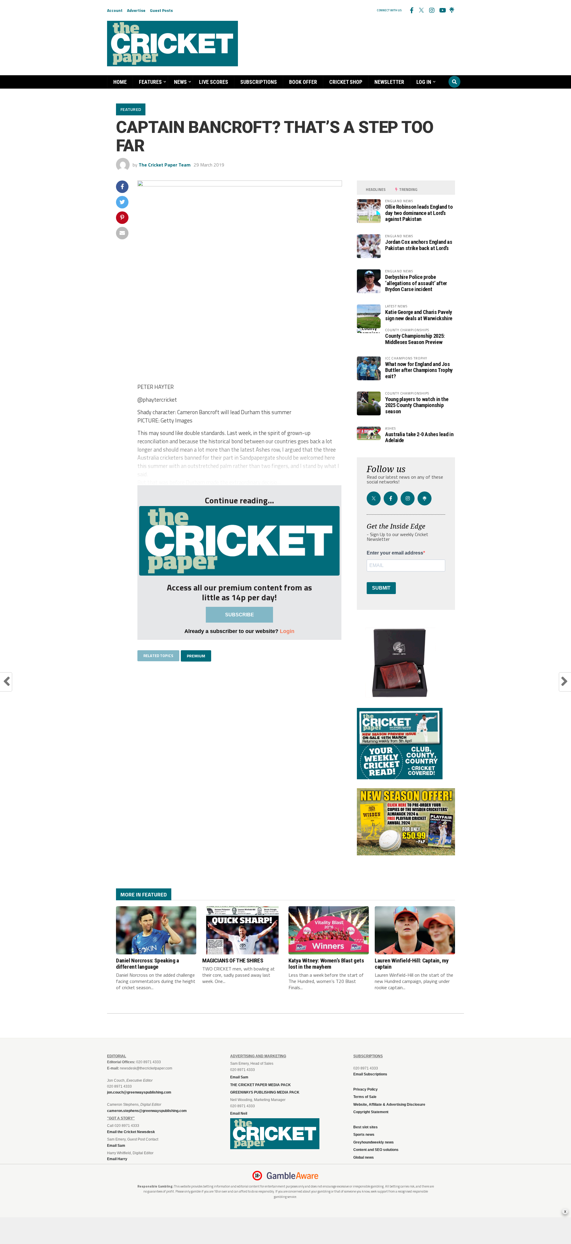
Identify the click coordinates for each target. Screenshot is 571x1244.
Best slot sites (365, 1127)
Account (115, 10)
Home (120, 82)
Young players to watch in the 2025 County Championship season (416, 405)
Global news (363, 1157)
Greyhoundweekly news (373, 1142)
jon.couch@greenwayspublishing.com (139, 1092)
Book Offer (303, 82)
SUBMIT (381, 587)
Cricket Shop (345, 82)
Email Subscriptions (370, 1074)
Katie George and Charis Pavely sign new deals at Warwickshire (418, 315)
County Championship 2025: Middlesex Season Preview (415, 339)
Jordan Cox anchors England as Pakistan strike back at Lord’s (418, 245)
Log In (423, 82)
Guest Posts (161, 10)
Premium (196, 656)
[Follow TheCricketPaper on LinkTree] (451, 10)
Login (287, 631)
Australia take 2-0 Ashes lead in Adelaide (419, 437)
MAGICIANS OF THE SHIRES (232, 960)
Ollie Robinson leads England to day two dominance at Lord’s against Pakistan (419, 213)
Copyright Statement (370, 1112)
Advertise (136, 10)
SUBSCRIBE (239, 614)
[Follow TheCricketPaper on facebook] (411, 10)
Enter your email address (395, 553)
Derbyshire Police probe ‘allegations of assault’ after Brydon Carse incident (416, 283)
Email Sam (239, 1077)
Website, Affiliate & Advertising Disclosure (389, 1104)
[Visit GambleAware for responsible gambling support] (293, 1175)
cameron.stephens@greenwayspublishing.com (147, 1111)
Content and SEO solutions (376, 1150)
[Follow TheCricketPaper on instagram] (431, 10)
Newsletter (389, 82)
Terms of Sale (365, 1097)
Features (150, 82)
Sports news (363, 1135)
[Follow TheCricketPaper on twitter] (421, 10)
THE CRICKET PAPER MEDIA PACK (260, 1085)
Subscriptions (258, 82)
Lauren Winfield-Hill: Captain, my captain (411, 963)
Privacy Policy (365, 1089)
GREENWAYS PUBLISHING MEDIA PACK (264, 1092)
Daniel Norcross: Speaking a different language (147, 963)
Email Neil (238, 1113)
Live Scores (213, 82)
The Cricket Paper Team (165, 164)
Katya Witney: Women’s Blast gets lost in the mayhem (326, 963)
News (180, 82)
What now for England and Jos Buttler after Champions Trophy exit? (419, 370)
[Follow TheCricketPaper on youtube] (441, 10)
